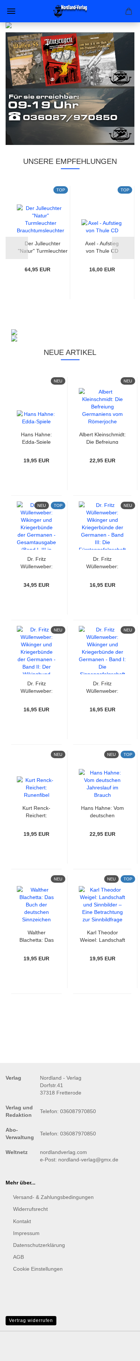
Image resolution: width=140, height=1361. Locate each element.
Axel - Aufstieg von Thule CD (102, 246)
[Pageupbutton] (119, 1350)
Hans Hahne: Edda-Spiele (36, 437)
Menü (11, 11)
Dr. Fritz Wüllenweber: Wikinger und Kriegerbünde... (36, 562)
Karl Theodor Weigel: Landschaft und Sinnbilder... (102, 936)
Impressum (26, 1233)
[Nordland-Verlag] (70, 11)
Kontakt (22, 1221)
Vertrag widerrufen (31, 1320)
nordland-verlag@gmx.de (88, 1160)
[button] (17, 248)
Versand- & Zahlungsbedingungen (53, 1197)
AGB (18, 1257)
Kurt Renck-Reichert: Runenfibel (36, 811)
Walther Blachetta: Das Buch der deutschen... (36, 936)
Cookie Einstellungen (38, 1269)
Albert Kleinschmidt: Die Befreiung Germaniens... (102, 437)
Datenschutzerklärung (39, 1245)
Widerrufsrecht (30, 1209)
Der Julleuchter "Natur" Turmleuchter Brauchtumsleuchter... (42, 246)
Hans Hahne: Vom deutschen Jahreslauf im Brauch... (102, 811)
